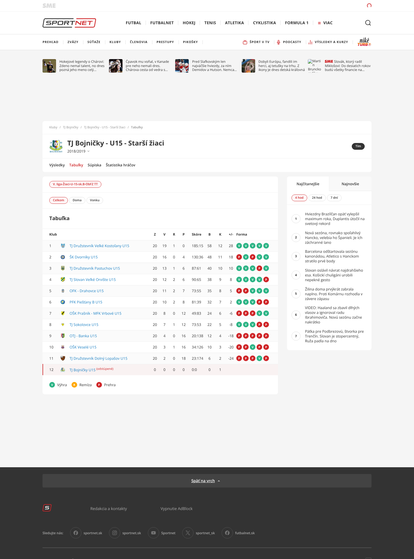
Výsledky (57, 164)
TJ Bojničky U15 (82, 369)
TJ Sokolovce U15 (84, 324)
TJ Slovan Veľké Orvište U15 (93, 279)
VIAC (328, 23)
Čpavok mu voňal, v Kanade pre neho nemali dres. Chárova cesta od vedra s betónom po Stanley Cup (147, 66)
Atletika (234, 23)
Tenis (210, 23)
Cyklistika (264, 23)
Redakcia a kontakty (108, 508)
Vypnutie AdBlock (177, 508)
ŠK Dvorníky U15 (84, 257)
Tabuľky (76, 164)
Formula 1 (297, 23)
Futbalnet (162, 23)
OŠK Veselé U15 (83, 347)
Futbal (133, 23)
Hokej (189, 23)
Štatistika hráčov (120, 164)
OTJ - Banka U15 (83, 335)
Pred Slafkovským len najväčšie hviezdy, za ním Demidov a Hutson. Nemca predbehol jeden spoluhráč (213, 66)
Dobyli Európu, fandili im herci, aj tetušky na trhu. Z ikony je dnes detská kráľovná (282, 66)
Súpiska (94, 164)
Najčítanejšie (308, 183)
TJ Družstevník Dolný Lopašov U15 (98, 358)
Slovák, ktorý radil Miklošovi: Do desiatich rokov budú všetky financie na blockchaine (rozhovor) (347, 66)
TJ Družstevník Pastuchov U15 (95, 268)
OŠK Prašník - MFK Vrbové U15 (95, 313)
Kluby (53, 127)
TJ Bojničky (70, 127)
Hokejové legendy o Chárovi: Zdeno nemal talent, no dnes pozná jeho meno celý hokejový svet (81, 66)
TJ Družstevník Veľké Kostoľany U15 (99, 245)
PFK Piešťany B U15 (86, 302)
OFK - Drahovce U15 (87, 290)
